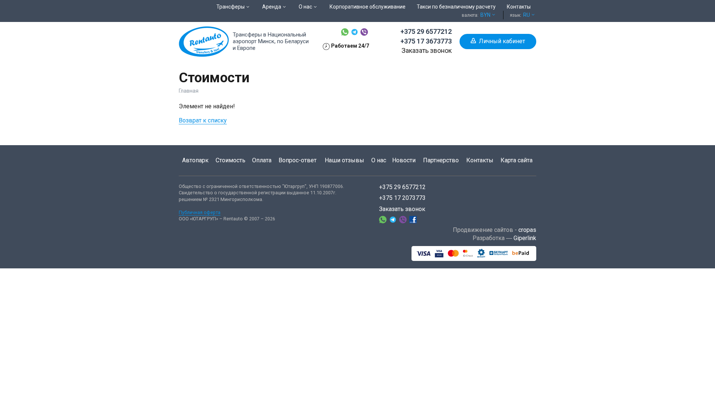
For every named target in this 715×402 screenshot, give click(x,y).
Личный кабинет (502, 41)
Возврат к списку (203, 120)
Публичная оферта (199, 212)
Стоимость (230, 160)
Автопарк (195, 160)
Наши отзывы (344, 160)
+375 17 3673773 (426, 41)
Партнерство (441, 160)
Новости (404, 160)
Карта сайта (516, 160)
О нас (378, 160)
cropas (527, 229)
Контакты (479, 160)
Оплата (261, 160)
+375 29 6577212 (426, 31)
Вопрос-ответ (298, 160)
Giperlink (525, 238)
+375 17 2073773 (402, 197)
